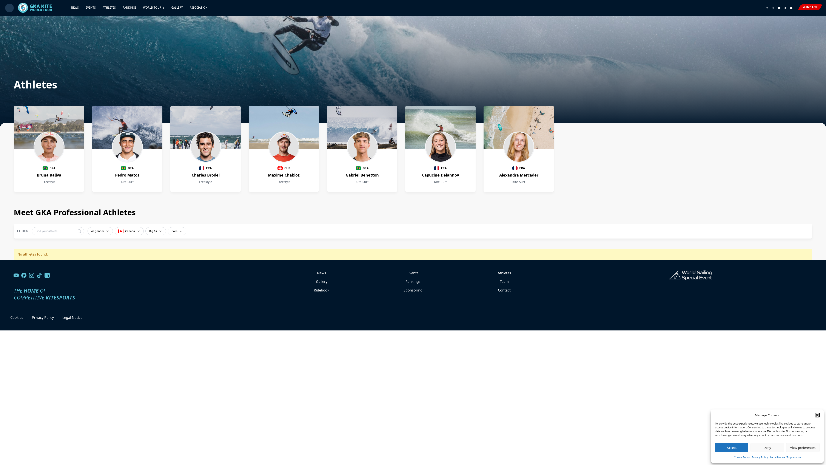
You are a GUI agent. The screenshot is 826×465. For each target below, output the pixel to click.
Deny (767, 447)
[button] (817, 415)
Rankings (129, 8)
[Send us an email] (791, 8)
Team (504, 281)
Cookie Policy (742, 457)
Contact (504, 290)
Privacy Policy (760, 457)
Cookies (16, 317)
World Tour (152, 8)
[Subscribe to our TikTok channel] (785, 8)
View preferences (802, 447)
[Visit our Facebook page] (23, 275)
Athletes (109, 8)
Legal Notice (72, 317)
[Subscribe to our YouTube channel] (779, 8)
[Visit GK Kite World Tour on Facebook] (767, 8)
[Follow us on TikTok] (39, 275)
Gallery (177, 8)
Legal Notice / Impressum (785, 457)
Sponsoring (413, 290)
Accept (732, 447)
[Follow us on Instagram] (773, 8)
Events (91, 8)
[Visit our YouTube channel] (16, 275)
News (75, 8)
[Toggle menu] (9, 8)
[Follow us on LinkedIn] (47, 275)
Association (199, 8)
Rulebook (321, 290)
